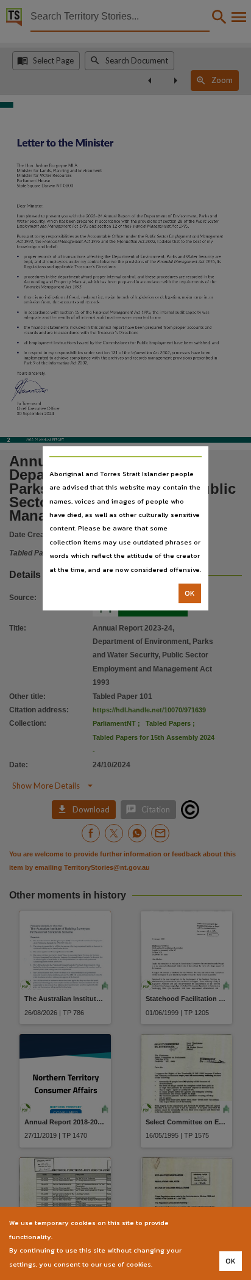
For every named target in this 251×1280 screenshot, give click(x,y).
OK (190, 593)
